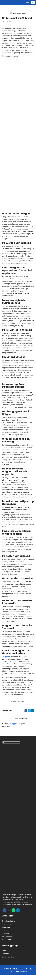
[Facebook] (4, 910)
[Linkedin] (18, 910)
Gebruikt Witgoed (17, 701)
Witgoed (5, 656)
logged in (15, 723)
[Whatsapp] (14, 910)
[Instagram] (9, 910)
